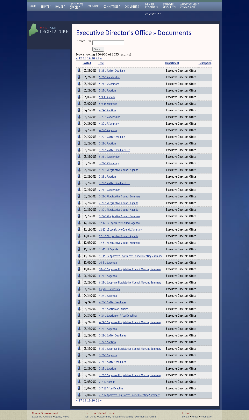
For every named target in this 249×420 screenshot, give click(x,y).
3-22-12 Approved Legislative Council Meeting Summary (130, 348)
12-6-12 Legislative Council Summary (119, 242)
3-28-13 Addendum (109, 156)
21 (97, 58)
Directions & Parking (146, 416)
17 (80, 58)
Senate (46, 6)
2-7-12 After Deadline (111, 388)
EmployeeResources (169, 6)
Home (33, 6)
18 (84, 58)
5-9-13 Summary (108, 103)
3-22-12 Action (107, 342)
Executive (37, 416)
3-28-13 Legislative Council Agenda (118, 170)
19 (89, 58)
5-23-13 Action (107, 90)
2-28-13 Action (107, 176)
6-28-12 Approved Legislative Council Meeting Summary (130, 282)
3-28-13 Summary (109, 163)
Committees (111, 6)
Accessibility (104, 416)
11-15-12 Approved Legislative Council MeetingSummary (130, 256)
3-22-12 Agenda (108, 329)
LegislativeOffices (76, 6)
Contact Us (153, 14)
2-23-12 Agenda (108, 355)
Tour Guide (90, 416)
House (60, 6)
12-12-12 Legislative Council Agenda (119, 223)
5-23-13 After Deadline (112, 70)
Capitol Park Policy (109, 289)
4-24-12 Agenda (108, 295)
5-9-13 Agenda (107, 97)
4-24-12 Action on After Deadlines (118, 315)
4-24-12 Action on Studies (113, 309)
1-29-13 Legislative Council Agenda (118, 209)
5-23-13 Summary (109, 84)
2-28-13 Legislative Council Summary (119, 196)
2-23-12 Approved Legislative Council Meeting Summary (130, 375)
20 (93, 58)
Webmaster (206, 416)
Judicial (48, 416)
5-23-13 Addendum (109, 77)
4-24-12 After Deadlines (112, 302)
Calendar (93, 6)
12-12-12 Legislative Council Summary (120, 229)
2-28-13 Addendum (109, 190)
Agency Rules (61, 416)
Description (205, 63)
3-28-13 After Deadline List (114, 150)
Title (101, 63)
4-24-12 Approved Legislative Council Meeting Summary (130, 322)
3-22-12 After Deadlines (112, 335)
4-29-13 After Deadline (112, 137)
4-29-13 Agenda (108, 130)
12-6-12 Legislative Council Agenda (118, 236)
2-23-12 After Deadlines (112, 362)
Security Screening (123, 416)
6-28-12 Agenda (108, 276)
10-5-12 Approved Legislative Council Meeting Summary (130, 269)
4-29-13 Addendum (109, 117)
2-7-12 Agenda (107, 381)
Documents (133, 6)
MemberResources (151, 6)
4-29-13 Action (107, 110)
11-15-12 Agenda (108, 249)
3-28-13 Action (107, 143)
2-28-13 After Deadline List (114, 183)
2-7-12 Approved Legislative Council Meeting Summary (129, 395)
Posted (87, 63)
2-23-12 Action (107, 368)
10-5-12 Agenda (108, 262)
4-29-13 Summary (109, 123)
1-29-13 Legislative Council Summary (119, 216)
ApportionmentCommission (189, 6)
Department (172, 63)
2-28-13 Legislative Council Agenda (118, 203)
